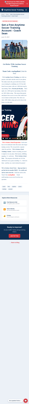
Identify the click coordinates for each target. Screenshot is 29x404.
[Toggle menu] (26, 9)
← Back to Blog (14, 242)
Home (2, 14)
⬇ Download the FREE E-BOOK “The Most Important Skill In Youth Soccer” (14, 3)
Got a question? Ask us (14, 400)
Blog (7, 14)
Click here (17, 172)
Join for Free (14, 236)
